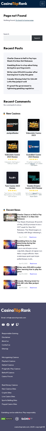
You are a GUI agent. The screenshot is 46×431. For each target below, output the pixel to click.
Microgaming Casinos (10, 357)
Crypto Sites (6, 392)
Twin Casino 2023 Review (12, 187)
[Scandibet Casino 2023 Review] (34, 152)
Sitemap (5, 349)
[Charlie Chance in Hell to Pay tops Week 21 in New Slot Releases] (10, 221)
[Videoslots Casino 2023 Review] (12, 152)
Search (6, 34)
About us (5, 341)
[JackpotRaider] (12, 130)
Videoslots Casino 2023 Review (12, 156)
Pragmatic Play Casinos (11, 369)
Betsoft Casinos (8, 372)
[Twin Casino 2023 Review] (12, 183)
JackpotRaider (12, 133)
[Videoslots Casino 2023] (34, 130)
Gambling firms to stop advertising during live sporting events (22, 66)
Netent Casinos (8, 365)
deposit (32, 163)
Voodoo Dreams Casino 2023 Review (33, 187)
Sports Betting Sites (9, 400)
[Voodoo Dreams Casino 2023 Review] (34, 183)
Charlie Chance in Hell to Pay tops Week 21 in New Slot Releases (21, 59)
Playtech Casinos (8, 361)
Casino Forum (7, 376)
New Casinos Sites (9, 389)
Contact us (6, 345)
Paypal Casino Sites (9, 404)
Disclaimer (6, 337)
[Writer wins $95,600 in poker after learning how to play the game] (10, 275)
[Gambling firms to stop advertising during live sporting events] (10, 248)
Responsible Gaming (10, 333)
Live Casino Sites (8, 396)
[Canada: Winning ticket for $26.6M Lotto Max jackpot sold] (10, 288)
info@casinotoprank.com (16, 317)
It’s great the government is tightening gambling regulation (20, 87)
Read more (32, 237)
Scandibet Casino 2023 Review (33, 156)
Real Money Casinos (10, 385)
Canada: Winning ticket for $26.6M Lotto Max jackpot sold (22, 80)
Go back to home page (24, 20)
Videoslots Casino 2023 (33, 134)
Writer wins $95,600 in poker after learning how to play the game (22, 73)
